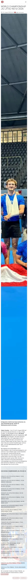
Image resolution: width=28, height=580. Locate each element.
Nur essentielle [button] (16, 577)
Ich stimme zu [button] (23, 577)
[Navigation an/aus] (25, 2)
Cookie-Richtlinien (4, 574)
